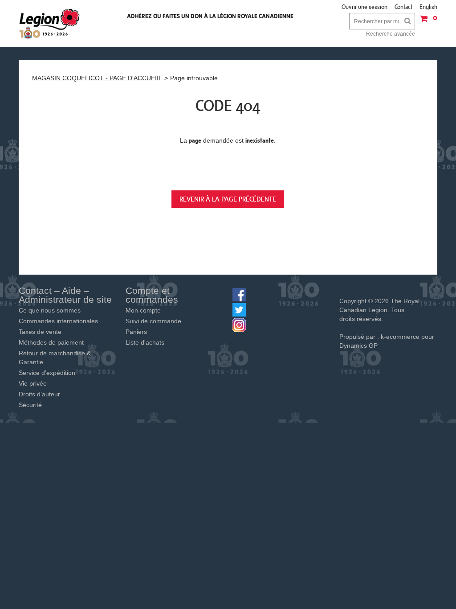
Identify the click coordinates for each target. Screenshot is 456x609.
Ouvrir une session (364, 6)
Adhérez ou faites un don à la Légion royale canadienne (210, 16)
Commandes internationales (58, 321)
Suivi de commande (153, 321)
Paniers (136, 331)
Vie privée (33, 383)
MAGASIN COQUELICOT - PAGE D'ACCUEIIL (97, 78)
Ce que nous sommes (50, 310)
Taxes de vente (40, 331)
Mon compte (143, 310)
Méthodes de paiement (51, 342)
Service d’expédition (47, 372)
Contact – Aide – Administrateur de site (65, 294)
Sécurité (30, 404)
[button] (426, 21)
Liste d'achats (145, 342)
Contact (403, 6)
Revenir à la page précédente (227, 199)
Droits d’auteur (39, 394)
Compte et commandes (152, 294)
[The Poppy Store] (50, 23)
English (428, 6)
